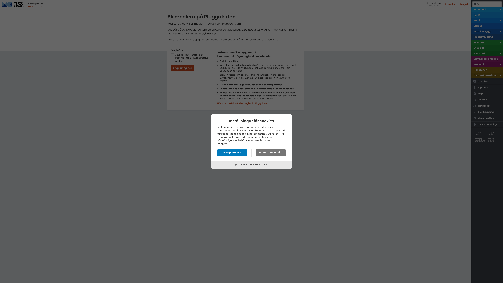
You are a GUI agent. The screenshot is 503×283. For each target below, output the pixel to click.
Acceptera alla (232, 152)
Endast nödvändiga (271, 152)
